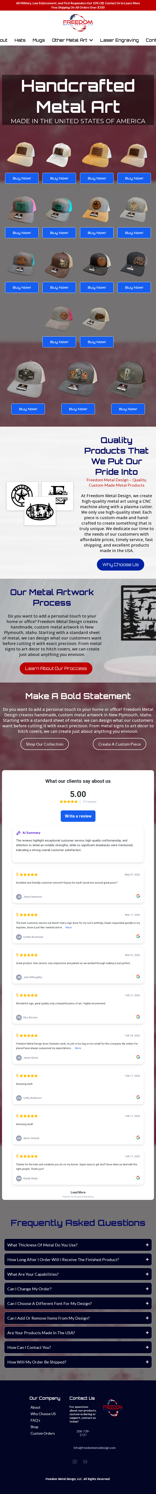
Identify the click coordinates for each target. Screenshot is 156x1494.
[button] (91, 40)
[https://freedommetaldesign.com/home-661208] (78, 23)
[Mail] (85, 1461)
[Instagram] (74, 1461)
